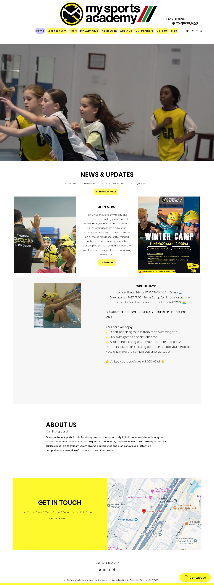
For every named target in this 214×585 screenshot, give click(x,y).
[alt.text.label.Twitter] (187, 30)
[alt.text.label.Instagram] (192, 30)
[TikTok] (201, 30)
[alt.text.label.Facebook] (196, 30)
